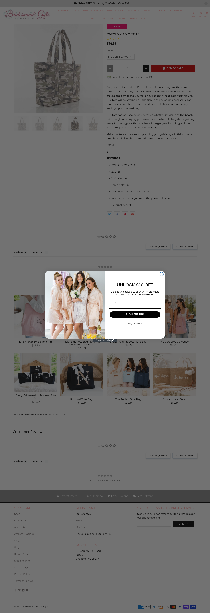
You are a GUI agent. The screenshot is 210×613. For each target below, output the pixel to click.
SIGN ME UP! (135, 314)
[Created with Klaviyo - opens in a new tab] (105, 340)
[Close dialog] (161, 274)
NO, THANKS (135, 324)
